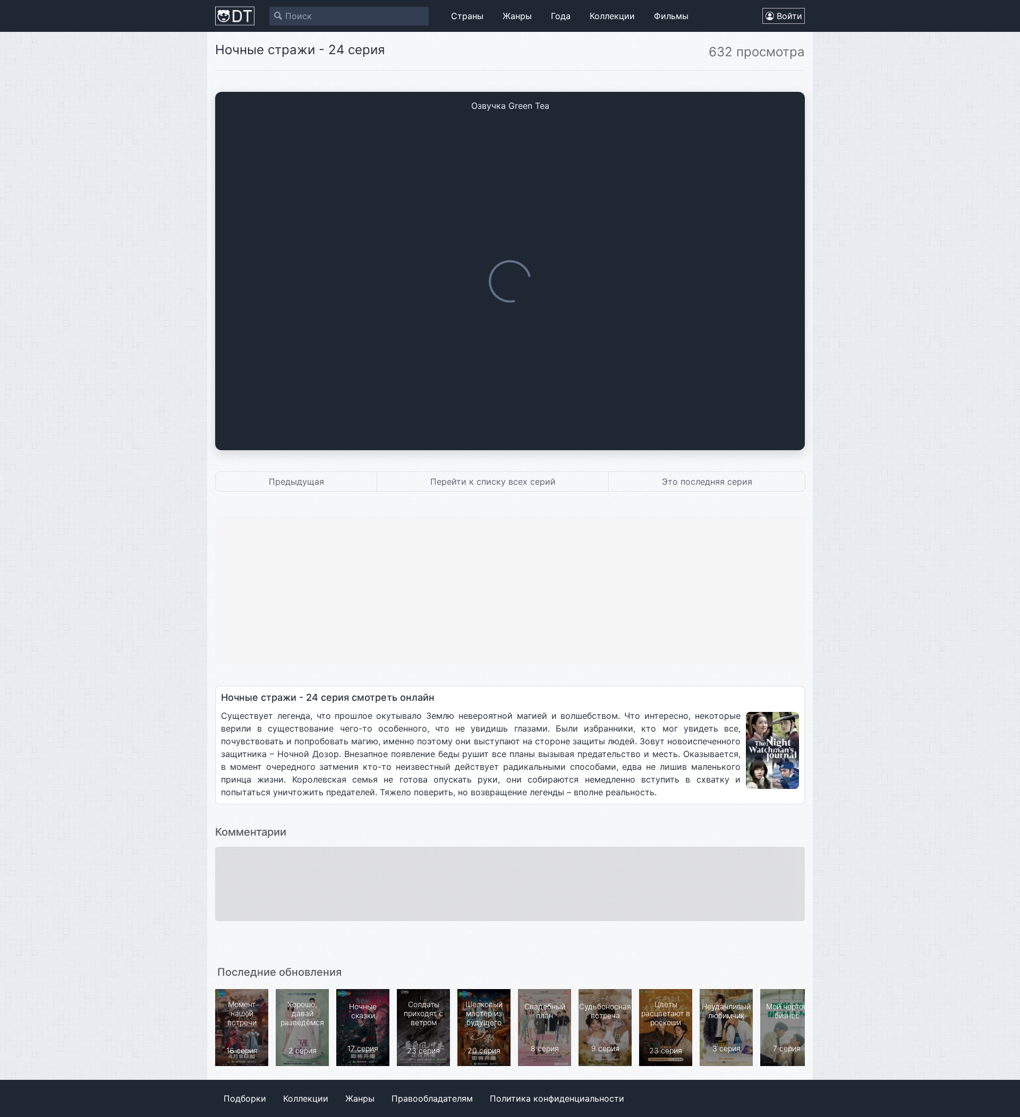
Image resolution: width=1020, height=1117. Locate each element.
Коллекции (612, 16)
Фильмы (671, 16)
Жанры (517, 16)
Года (561, 16)
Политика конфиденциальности (557, 1098)
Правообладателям (432, 1098)
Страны (467, 16)
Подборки (245, 1098)
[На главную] (234, 15)
